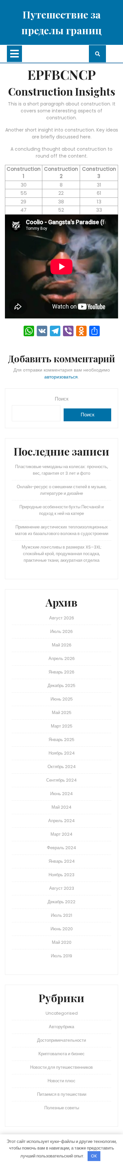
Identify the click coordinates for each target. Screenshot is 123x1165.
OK (94, 1156)
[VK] (42, 332)
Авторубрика (61, 1027)
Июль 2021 (61, 915)
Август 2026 (61, 618)
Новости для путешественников (61, 1067)
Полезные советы (61, 1108)
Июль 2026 (61, 631)
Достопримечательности (61, 1040)
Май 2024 (61, 807)
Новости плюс (61, 1081)
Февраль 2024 (61, 848)
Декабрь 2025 (61, 685)
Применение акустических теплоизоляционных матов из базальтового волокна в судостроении (61, 530)
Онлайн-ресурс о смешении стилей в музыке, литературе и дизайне (62, 490)
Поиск (62, 398)
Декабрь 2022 (61, 902)
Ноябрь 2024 (62, 753)
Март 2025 (61, 726)
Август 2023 (61, 888)
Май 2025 (62, 712)
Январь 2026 (61, 672)
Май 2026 (62, 645)
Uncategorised (62, 1013)
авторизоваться (61, 376)
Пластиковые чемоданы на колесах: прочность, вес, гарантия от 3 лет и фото (61, 469)
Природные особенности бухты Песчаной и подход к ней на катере (61, 510)
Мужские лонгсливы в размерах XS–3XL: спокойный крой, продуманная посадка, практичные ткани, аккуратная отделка (62, 553)
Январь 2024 (62, 861)
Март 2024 (61, 834)
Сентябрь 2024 (61, 780)
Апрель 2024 (61, 821)
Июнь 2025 (62, 699)
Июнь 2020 (62, 929)
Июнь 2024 (61, 794)
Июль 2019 (61, 956)
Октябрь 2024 (62, 766)
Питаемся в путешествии (61, 1094)
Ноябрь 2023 (61, 875)
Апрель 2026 (62, 658)
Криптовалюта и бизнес (61, 1054)
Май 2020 (62, 942)
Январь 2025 (61, 739)
